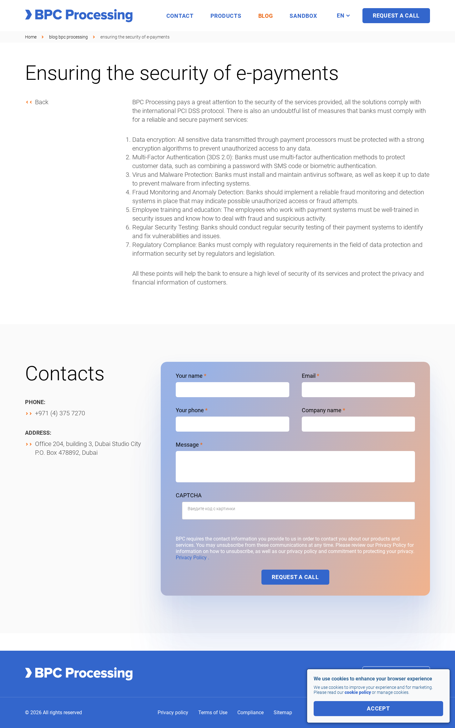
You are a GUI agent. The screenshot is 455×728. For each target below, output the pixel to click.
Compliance (250, 712)
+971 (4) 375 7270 (60, 413)
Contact (180, 16)
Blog (265, 16)
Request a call (295, 577)
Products (225, 16)
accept (378, 708)
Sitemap (283, 712)
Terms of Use (212, 712)
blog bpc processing (68, 36)
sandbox (303, 16)
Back (41, 102)
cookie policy (358, 692)
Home (31, 36)
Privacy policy (173, 712)
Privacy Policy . (192, 558)
